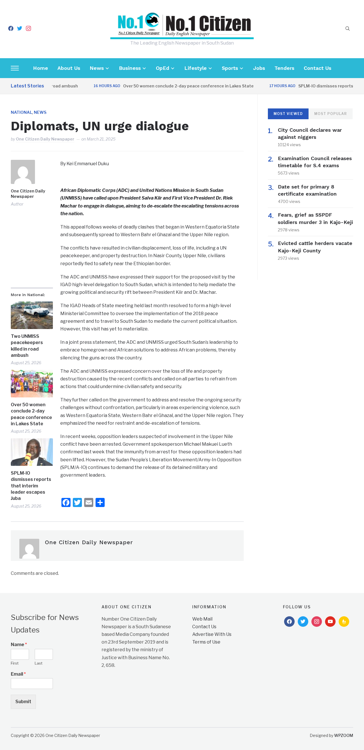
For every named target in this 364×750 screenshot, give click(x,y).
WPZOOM (343, 735)
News (97, 68)
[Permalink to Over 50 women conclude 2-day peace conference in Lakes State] (32, 383)
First (14, 663)
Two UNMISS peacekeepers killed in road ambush (27, 346)
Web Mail (202, 619)
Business (130, 68)
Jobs (259, 68)
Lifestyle (195, 68)
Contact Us (317, 68)
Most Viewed (288, 114)
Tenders (284, 68)
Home (40, 68)
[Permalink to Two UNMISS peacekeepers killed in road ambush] (32, 315)
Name (19, 644)
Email (18, 674)
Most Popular (330, 114)
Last (38, 663)
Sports (230, 68)
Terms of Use (206, 642)
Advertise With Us (211, 634)
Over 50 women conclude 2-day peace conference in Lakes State (178, 85)
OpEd (162, 68)
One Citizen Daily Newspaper (45, 139)
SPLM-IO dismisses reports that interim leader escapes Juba (31, 485)
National (21, 112)
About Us (68, 68)
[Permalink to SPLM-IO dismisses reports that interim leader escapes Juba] (32, 452)
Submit (23, 701)
